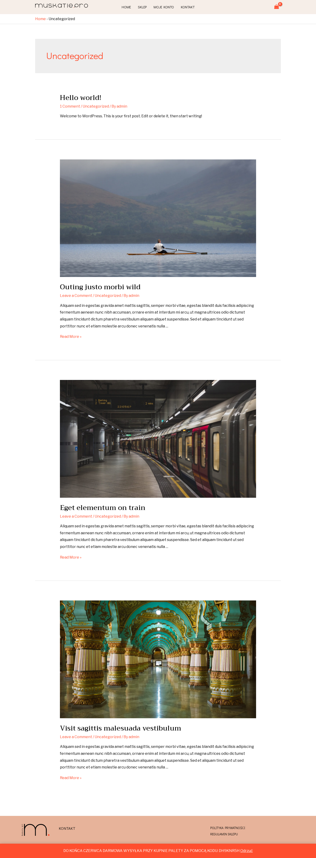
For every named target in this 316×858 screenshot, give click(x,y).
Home (126, 7)
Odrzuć (246, 851)
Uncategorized (96, 106)
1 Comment (70, 106)
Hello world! (80, 98)
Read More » (70, 336)
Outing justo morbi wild (100, 287)
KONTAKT (188, 7)
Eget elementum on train (102, 508)
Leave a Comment (76, 295)
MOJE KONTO (164, 7)
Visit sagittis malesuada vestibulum (120, 728)
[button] (67, 828)
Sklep (142, 7)
